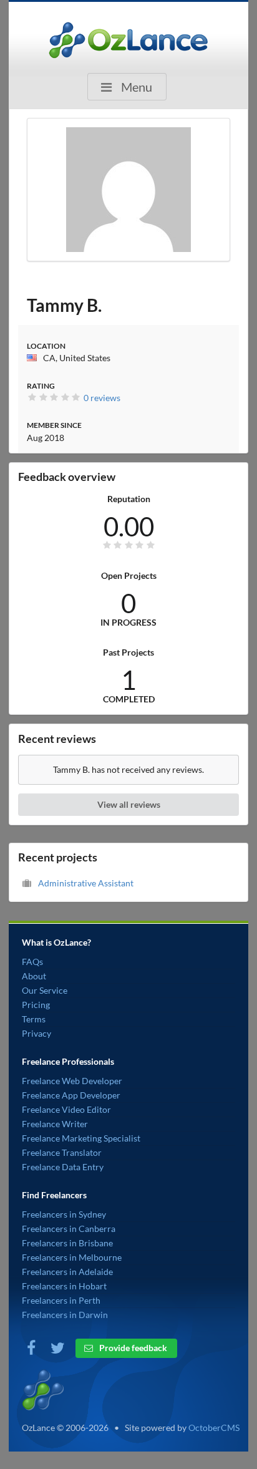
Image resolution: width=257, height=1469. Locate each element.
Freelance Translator (62, 1152)
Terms (34, 1019)
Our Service (44, 990)
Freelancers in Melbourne (72, 1257)
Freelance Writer (55, 1123)
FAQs (32, 961)
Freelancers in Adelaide (67, 1271)
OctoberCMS (214, 1427)
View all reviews (128, 804)
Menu (135, 86)
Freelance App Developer (71, 1095)
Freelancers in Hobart (64, 1286)
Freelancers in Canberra (68, 1228)
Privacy (36, 1033)
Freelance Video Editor (66, 1109)
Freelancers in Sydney (64, 1214)
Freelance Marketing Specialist (81, 1138)
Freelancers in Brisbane (67, 1243)
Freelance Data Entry (63, 1166)
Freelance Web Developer (72, 1080)
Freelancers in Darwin (65, 1314)
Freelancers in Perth (61, 1300)
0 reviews (102, 397)
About (34, 976)
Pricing (36, 1004)
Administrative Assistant (85, 883)
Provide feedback (132, 1347)
